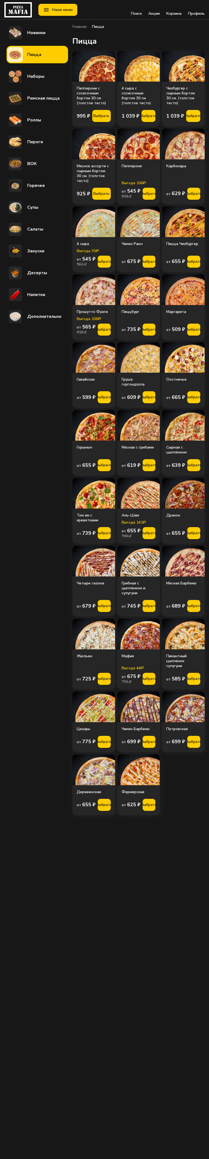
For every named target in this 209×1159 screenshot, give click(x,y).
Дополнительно (44, 316)
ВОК (32, 164)
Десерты (37, 273)
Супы (32, 207)
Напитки (36, 295)
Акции (154, 13)
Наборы (35, 76)
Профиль (196, 13)
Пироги (35, 142)
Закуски (35, 251)
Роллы (34, 120)
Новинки (36, 33)
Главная (79, 26)
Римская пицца (43, 98)
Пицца (34, 55)
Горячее (36, 186)
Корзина (174, 13)
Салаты (35, 229)
